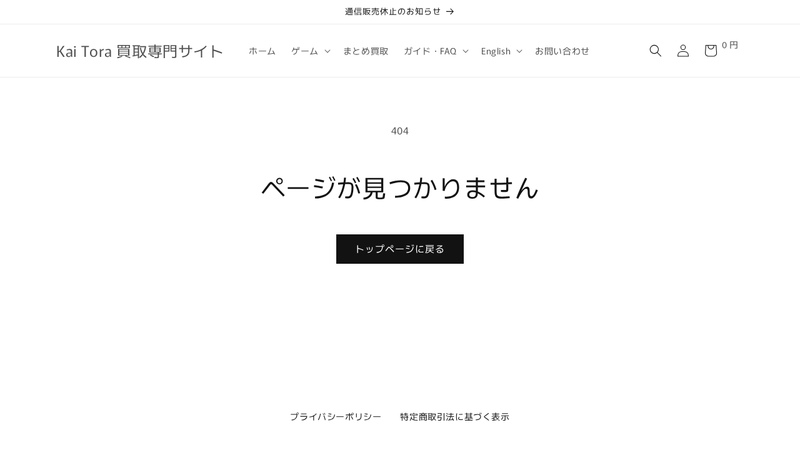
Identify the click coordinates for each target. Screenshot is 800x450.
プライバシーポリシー (335, 416)
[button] (310, 51)
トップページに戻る (400, 248)
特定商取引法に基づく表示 (454, 416)
